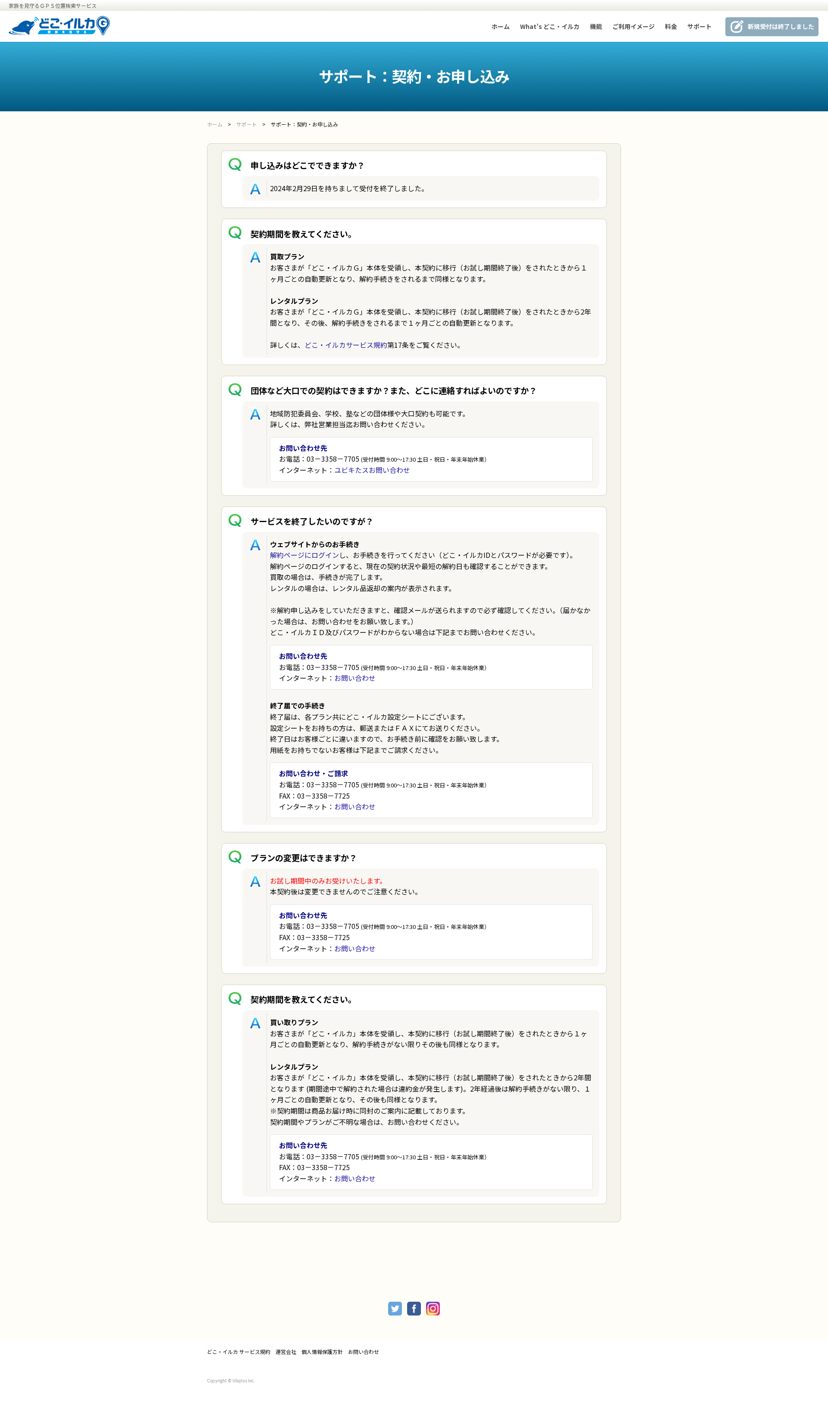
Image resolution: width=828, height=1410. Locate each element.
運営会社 (286, 1351)
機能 (596, 26)
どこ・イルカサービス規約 (345, 345)
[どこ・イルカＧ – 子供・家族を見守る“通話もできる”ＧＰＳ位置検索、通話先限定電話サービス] (59, 32)
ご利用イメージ (633, 26)
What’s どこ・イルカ (550, 26)
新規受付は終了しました (781, 26)
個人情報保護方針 (322, 1351)
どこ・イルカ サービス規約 (238, 1351)
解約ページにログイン (304, 555)
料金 (671, 26)
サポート (699, 26)
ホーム (501, 26)
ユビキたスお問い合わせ (372, 470)
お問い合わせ (355, 678)
